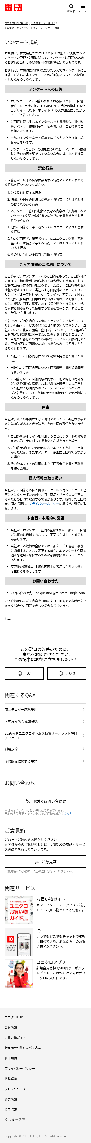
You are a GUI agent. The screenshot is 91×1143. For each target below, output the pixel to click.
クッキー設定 (15, 1120)
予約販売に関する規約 (21, 761)
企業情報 (11, 1099)
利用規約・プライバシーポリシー (22, 28)
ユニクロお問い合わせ (16, 23)
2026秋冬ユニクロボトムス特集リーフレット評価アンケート (41, 735)
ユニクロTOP (14, 1017)
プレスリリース (15, 1089)
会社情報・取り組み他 (43, 23)
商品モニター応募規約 (21, 709)
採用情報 (11, 1109)
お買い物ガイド (15, 1037)
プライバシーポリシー (44, 503)
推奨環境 (11, 1078)
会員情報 (11, 1027)
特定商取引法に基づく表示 (23, 1048)
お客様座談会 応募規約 (21, 721)
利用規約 (11, 748)
